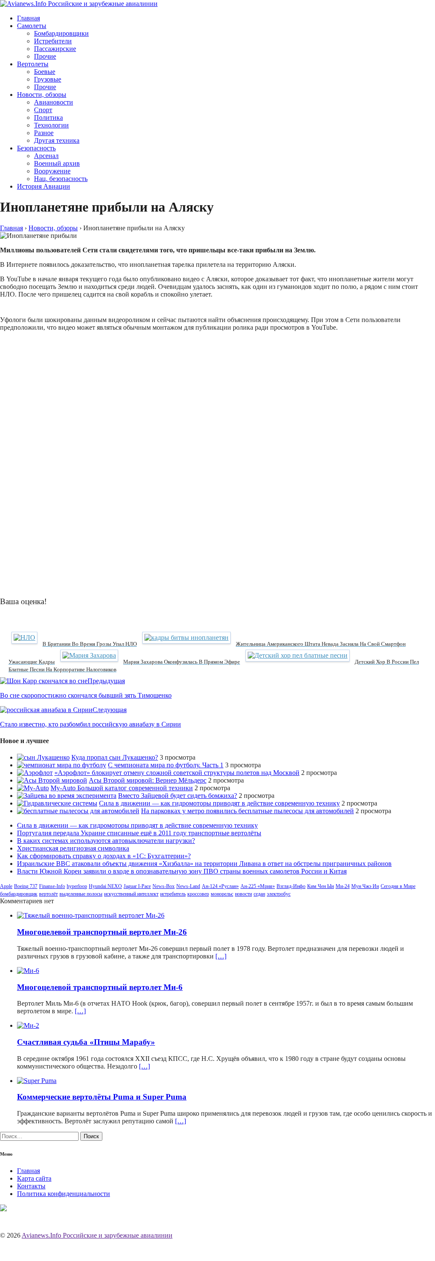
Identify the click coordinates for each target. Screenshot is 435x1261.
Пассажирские (55, 48)
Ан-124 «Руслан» (220, 886)
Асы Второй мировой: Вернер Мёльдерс (147, 780)
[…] (220, 956)
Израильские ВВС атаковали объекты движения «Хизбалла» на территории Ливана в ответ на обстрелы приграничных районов (204, 863)
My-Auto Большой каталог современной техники (122, 788)
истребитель (173, 894)
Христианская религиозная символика (73, 848)
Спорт (43, 109)
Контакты (31, 1186)
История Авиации (43, 186)
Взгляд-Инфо (291, 886)
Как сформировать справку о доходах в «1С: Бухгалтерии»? (104, 856)
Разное (44, 132)
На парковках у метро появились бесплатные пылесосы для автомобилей (247, 810)
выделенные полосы (80, 894)
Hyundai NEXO (105, 886)
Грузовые (47, 79)
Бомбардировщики (61, 33)
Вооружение (52, 171)
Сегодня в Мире (398, 886)
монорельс (222, 894)
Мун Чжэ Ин (365, 886)
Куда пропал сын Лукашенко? (114, 757)
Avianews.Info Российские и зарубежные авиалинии (97, 1235)
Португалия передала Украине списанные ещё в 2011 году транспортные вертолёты (139, 833)
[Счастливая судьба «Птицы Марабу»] (28, 1025)
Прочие (45, 56)
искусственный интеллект (131, 894)
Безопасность (36, 148)
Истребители (53, 41)
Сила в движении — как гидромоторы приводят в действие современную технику (219, 803)
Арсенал (46, 155)
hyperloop (77, 886)
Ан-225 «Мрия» (257, 886)
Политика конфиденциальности (63, 1193)
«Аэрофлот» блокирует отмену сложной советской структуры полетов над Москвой (176, 772)
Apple (6, 886)
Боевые (44, 71)
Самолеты (31, 25)
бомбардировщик (18, 894)
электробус (279, 894)
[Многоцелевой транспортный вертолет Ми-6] (28, 970)
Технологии (51, 125)
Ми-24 (343, 886)
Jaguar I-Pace (137, 886)
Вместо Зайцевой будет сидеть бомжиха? (177, 795)
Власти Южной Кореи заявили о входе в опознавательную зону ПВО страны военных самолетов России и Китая (182, 871)
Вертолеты (32, 64)
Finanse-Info (52, 886)
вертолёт (48, 894)
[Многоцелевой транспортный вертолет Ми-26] (90, 915)
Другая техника (56, 140)
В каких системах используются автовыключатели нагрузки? (106, 840)
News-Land (188, 886)
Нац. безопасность (61, 178)
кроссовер (198, 894)
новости (243, 894)
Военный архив (57, 163)
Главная (28, 18)
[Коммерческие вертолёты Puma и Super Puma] (36, 1080)
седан (259, 894)
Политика (48, 117)
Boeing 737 (25, 886)
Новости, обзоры (41, 94)
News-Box (164, 886)
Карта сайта (34, 1178)
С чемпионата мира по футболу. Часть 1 (165, 765)
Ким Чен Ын (320, 886)
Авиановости (53, 102)
